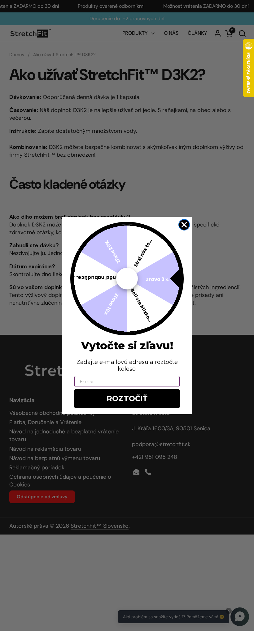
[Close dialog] (184, 224)
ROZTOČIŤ (127, 398)
